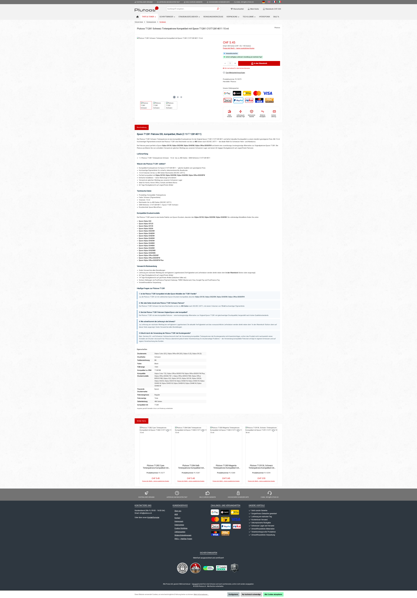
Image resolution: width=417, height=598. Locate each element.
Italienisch (280, 2)
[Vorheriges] (138, 68)
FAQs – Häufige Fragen (183, 539)
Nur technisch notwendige (251, 594)
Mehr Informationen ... (201, 594)
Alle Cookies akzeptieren (273, 594)
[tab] (142, 127)
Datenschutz (179, 525)
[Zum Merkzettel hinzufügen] (167, 430)
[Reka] (249, 100)
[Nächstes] (216, 68)
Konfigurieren (233, 594)
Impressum (179, 521)
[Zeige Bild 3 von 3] (181, 97)
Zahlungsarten (180, 532)
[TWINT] (237, 93)
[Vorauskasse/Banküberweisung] (269, 100)
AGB (176, 514)
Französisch (275, 2)
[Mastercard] (257, 93)
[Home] (137, 17)
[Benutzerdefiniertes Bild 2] (208, 568)
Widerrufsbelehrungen (183, 535)
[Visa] (267, 93)
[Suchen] (218, 9)
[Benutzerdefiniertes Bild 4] (234, 568)
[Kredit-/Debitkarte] (259, 100)
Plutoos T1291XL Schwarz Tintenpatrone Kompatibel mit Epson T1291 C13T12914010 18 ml (261, 466)
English (269, 2)
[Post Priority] (225, 519)
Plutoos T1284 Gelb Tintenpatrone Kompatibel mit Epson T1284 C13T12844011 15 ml (191, 466)
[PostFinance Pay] (247, 93)
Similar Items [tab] (141, 421)
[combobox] (191, 9)
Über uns (178, 511)
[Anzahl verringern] (225, 63)
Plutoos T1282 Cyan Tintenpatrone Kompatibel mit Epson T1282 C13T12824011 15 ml (156, 466)
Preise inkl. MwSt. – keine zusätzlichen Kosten (238, 48)
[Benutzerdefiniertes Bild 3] (221, 568)
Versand (195, 584)
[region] (178, 73)
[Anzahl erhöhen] (235, 63)
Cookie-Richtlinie (181, 528)
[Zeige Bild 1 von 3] (174, 97)
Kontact (177, 518)
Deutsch (264, 2)
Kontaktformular (153, 517)
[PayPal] (238, 100)
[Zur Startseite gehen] (147, 8)
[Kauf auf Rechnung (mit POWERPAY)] (227, 100)
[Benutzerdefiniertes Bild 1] (227, 93)
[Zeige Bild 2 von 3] (178, 97)
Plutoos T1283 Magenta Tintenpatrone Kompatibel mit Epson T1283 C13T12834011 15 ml (226, 466)
